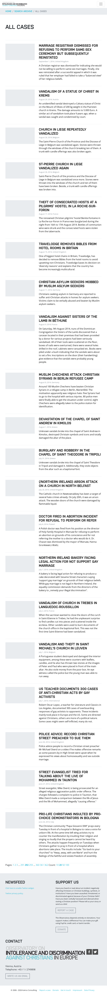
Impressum (77, 990)
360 (37, 864)
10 (57, 864)
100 (67, 864)
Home (8, 11)
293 (31, 864)
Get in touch (66, 990)
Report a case (66, 910)
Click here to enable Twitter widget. (19, 888)
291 (22, 864)
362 (46, 864)
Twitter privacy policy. (14, 893)
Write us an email (17, 976)
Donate (62, 929)
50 (63, 864)
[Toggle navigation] (101, 4)
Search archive (23, 11)
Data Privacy (89, 990)
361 (42, 864)
